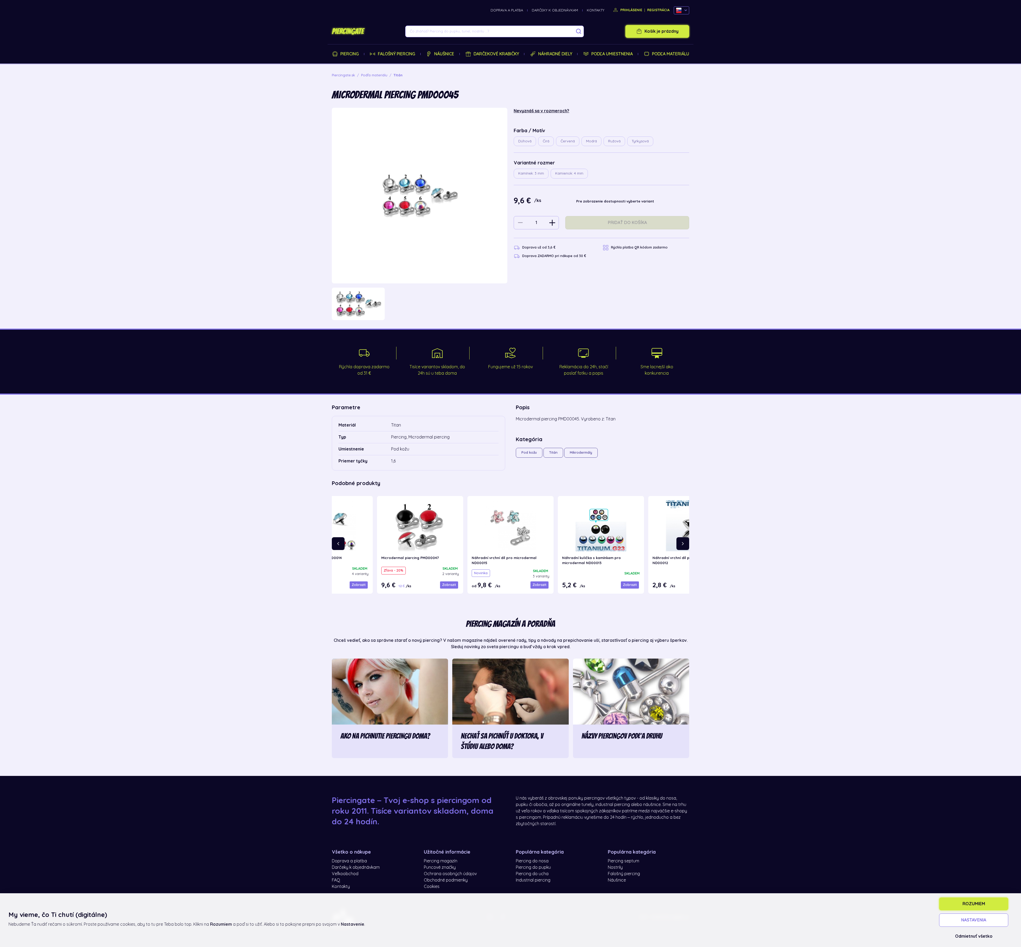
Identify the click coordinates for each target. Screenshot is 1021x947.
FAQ (336, 880)
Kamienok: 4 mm (569, 173)
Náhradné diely (555, 54)
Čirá (546, 141)
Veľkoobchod (345, 873)
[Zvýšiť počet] (552, 222)
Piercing (349, 54)
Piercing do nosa (532, 861)
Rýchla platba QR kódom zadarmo (639, 247)
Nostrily (615, 867)
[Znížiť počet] (520, 222)
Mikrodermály (581, 452)
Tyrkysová (640, 141)
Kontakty (595, 10)
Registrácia (658, 10)
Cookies (432, 886)
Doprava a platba (507, 10)
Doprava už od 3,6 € (538, 247)
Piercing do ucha (532, 873)
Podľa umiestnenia (612, 54)
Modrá (591, 141)
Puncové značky (440, 867)
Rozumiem (974, 903)
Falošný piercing (396, 54)
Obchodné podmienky (446, 880)
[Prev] (338, 543)
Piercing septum (623, 861)
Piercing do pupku (533, 867)
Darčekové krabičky (496, 54)
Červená (567, 141)
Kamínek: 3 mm (531, 173)
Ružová (614, 141)
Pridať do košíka (627, 222)
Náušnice (444, 54)
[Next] (682, 543)
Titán (553, 452)
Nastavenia (973, 920)
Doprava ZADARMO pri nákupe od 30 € (554, 256)
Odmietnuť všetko (974, 936)
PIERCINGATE (348, 31)
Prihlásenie (630, 10)
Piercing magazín (440, 861)
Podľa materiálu (670, 54)
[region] (419, 304)
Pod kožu (529, 452)
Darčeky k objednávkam (555, 10)
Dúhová (525, 141)
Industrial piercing (533, 880)
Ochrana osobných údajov (450, 873)
